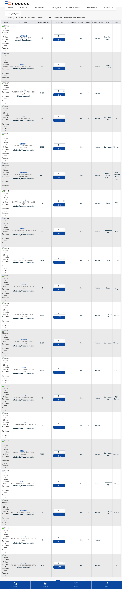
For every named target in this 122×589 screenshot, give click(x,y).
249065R (23, 36)
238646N (23, 482)
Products (19, 17)
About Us (23, 7)
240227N (23, 144)
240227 (23, 312)
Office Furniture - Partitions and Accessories (67, 17)
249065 (23, 116)
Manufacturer (39, 7)
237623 (23, 90)
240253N (23, 228)
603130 (23, 563)
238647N (23, 64)
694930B (23, 172)
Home (10, 7)
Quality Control (73, 7)
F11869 (23, 396)
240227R (23, 340)
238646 (23, 422)
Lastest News (91, 7)
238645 (23, 537)
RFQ (59, 40)
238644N (23, 451)
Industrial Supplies (36, 17)
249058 (23, 285)
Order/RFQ (56, 7)
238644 (23, 367)
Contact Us (108, 7)
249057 (23, 258)
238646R (23, 510)
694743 (23, 200)
